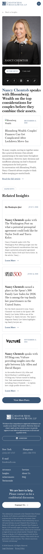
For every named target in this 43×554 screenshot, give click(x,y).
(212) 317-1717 (8, 453)
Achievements (8, 477)
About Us (26, 473)
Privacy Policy (20, 548)
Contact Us (20, 505)
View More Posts (21, 400)
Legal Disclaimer (7, 548)
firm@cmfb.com (9, 462)
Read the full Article (11, 178)
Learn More (10, 260)
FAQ (24, 477)
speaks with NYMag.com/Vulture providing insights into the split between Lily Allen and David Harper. (21, 361)
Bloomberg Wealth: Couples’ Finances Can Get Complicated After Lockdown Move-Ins (21, 136)
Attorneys (6, 469)
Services (25, 469)
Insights (5, 473)
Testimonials (7, 480)
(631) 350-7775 (29, 453)
